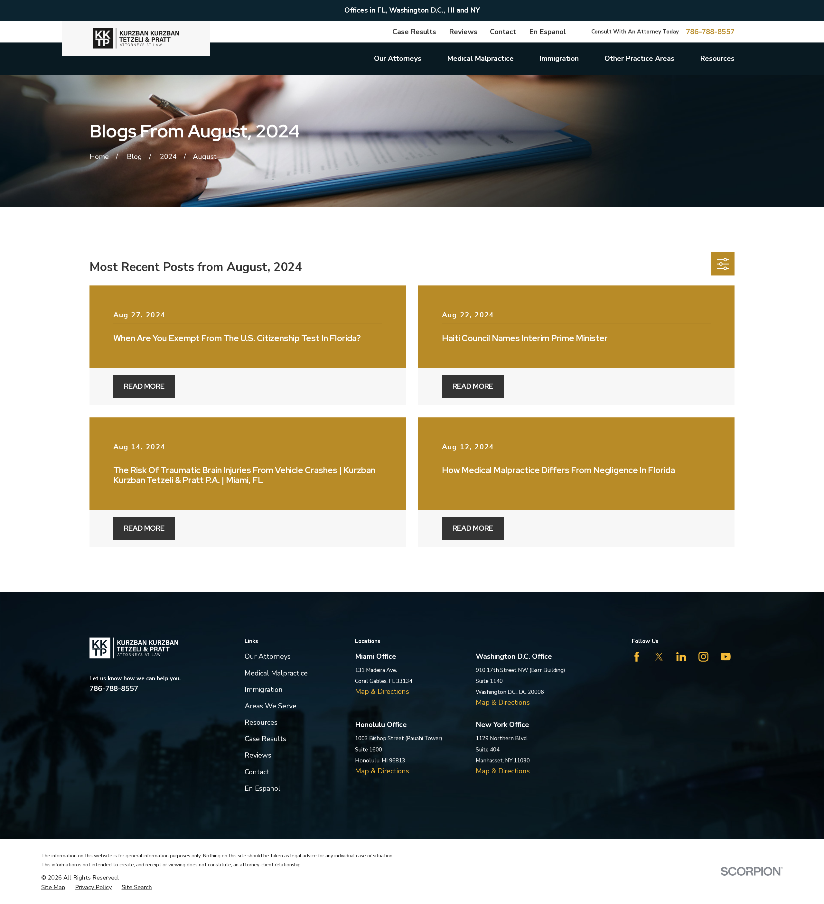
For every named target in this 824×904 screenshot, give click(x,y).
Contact (503, 32)
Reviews (463, 32)
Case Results (414, 32)
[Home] (136, 38)
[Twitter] (659, 657)
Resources (261, 722)
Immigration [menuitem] (559, 58)
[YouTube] (726, 657)
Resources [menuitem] (717, 58)
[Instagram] (703, 657)
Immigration (264, 689)
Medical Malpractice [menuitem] (480, 58)
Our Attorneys (268, 656)
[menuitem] (53, 887)
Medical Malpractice (276, 673)
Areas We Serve (270, 706)
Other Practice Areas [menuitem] (639, 58)
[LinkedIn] (681, 657)
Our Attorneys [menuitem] (397, 58)
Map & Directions (382, 691)
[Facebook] (637, 657)
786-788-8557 (710, 31)
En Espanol (547, 32)
